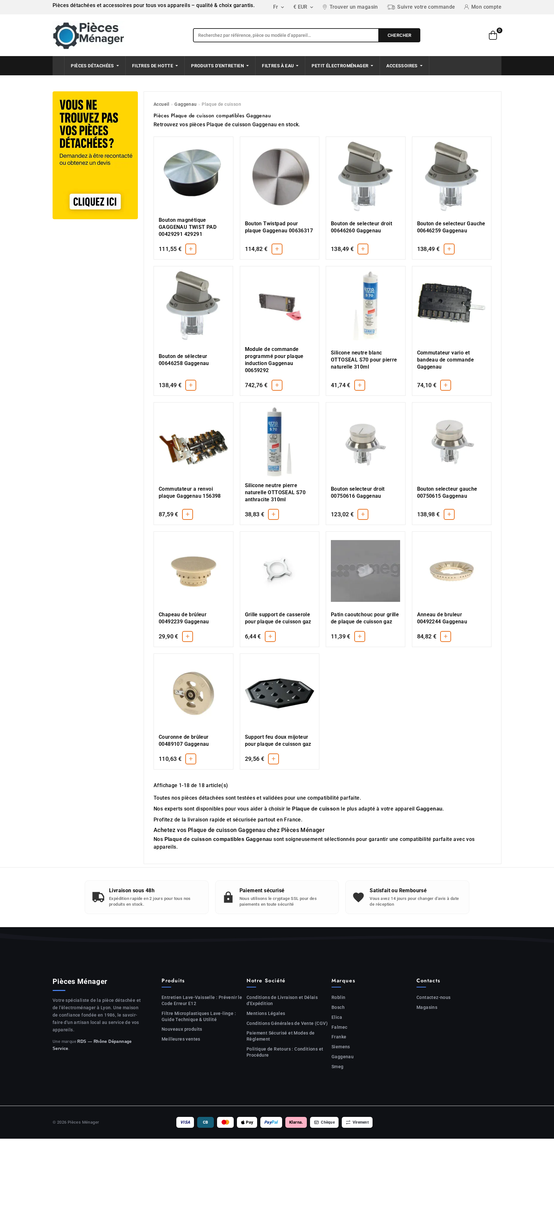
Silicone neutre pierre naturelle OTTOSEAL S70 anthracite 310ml (275, 492)
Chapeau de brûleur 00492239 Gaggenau (184, 618)
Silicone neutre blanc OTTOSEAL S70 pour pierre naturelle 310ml (364, 360)
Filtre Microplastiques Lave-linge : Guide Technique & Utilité (199, 1016)
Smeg (338, 1066)
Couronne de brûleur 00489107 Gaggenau (184, 740)
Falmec (339, 1027)
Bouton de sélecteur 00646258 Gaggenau (184, 359)
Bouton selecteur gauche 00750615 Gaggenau (447, 492)
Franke (339, 1036)
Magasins (426, 1007)
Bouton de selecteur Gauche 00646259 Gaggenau (451, 227)
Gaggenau (185, 104)
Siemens (341, 1046)
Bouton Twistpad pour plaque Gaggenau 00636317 (279, 227)
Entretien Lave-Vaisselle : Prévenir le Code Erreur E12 (202, 1000)
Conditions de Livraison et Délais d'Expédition (282, 1000)
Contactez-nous (433, 997)
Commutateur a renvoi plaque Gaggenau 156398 (190, 492)
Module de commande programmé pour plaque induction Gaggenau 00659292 (274, 359)
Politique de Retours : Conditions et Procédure (285, 1052)
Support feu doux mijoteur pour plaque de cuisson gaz (278, 740)
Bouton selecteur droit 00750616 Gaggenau (358, 492)
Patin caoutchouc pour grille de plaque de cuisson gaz (365, 618)
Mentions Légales (266, 1013)
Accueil (162, 104)
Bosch (338, 1007)
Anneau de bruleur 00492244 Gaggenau (442, 618)
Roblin (338, 997)
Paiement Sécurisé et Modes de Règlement (281, 1036)
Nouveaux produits (182, 1029)
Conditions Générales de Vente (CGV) (287, 1023)
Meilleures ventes (181, 1039)
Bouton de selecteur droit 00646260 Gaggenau (361, 227)
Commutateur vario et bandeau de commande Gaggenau (445, 360)
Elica (337, 1017)
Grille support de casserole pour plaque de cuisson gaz (278, 618)
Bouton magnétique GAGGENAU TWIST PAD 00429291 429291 (187, 227)
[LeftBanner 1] (95, 155)
